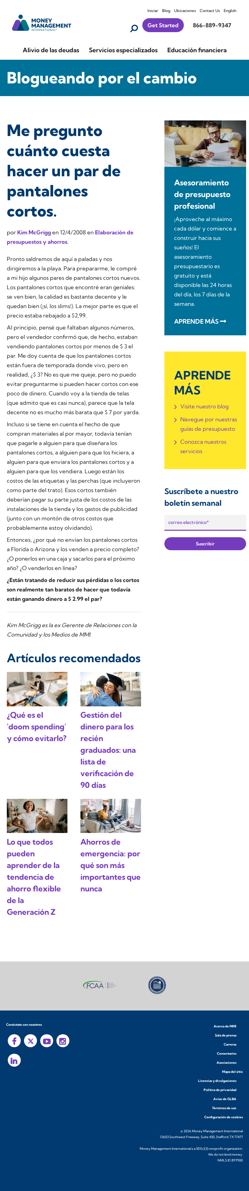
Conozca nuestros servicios (203, 446)
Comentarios (226, 1053)
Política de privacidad (220, 1090)
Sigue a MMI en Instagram (62, 1040)
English (230, 10)
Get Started (163, 25)
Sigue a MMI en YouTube (46, 1040)
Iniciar (153, 10)
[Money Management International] (42, 22)
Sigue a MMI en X (30, 1040)
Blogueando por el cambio (102, 77)
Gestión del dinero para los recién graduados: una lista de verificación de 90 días (108, 750)
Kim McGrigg (34, 232)
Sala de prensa (225, 1035)
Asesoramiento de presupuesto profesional (202, 194)
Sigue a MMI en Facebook (14, 1040)
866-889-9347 (212, 25)
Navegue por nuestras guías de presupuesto (208, 424)
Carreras (230, 1044)
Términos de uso (224, 1108)
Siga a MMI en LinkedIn (14, 1060)
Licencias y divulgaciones (217, 1081)
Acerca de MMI (225, 1026)
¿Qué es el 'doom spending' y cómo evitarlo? (36, 726)
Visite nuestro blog (204, 406)
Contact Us (210, 10)
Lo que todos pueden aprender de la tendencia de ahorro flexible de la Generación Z (34, 877)
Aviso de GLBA (224, 1099)
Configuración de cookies (223, 1117)
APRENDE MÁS (196, 321)
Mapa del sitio (232, 1072)
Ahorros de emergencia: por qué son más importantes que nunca (110, 865)
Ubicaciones (185, 10)
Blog (166, 10)
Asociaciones (226, 1063)
